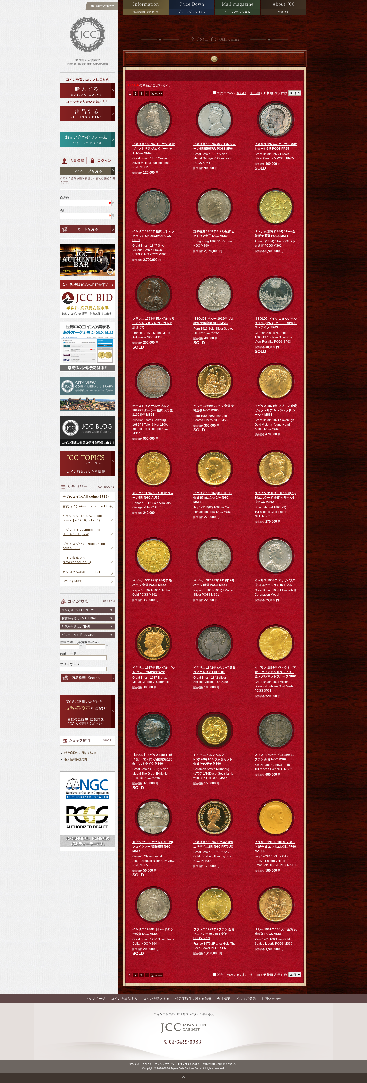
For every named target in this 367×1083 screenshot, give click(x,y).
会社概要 (223, 998)
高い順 (241, 93)
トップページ (95, 998)
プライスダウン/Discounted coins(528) (84, 546)
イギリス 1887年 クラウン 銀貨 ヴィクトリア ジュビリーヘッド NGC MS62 (153, 148)
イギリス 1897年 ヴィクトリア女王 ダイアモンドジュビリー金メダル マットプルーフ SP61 (276, 672)
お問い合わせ (271, 998)
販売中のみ (252, 93)
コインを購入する (156, 998)
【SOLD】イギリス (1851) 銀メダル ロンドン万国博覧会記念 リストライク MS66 (152, 759)
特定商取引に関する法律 (80, 752)
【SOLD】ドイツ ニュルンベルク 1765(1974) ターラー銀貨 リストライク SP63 (276, 323)
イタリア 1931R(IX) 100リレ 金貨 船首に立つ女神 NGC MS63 (212, 497)
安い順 (255, 93)
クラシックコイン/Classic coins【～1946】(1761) (82, 518)
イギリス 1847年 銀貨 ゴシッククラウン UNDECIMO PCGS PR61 (153, 236)
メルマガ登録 (246, 998)
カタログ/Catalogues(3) (81, 571)
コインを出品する (124, 998)
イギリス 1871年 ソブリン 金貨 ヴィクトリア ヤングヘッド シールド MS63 (276, 410)
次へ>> (156, 93)
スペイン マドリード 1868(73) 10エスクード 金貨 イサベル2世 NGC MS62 (275, 497)
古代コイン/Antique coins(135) (87, 506)
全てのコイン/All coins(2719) (86, 496)
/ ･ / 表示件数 (260, 93)
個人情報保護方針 (75, 759)
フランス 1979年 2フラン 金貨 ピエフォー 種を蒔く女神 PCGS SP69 (213, 934)
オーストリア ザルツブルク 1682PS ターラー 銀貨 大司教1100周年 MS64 (152, 410)
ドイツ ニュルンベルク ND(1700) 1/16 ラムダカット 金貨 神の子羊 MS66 (212, 759)
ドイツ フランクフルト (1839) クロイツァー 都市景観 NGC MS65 (152, 846)
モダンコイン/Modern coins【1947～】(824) (84, 532)
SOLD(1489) (73, 581)
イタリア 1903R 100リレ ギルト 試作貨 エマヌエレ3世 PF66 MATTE (275, 846)
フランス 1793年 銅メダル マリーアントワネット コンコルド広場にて (153, 323)
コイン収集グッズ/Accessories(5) (77, 560)
